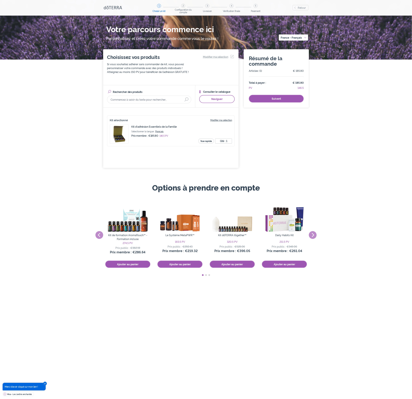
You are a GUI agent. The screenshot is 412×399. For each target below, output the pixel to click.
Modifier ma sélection (221, 120)
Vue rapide (206, 140)
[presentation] (99, 235)
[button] (203, 275)
